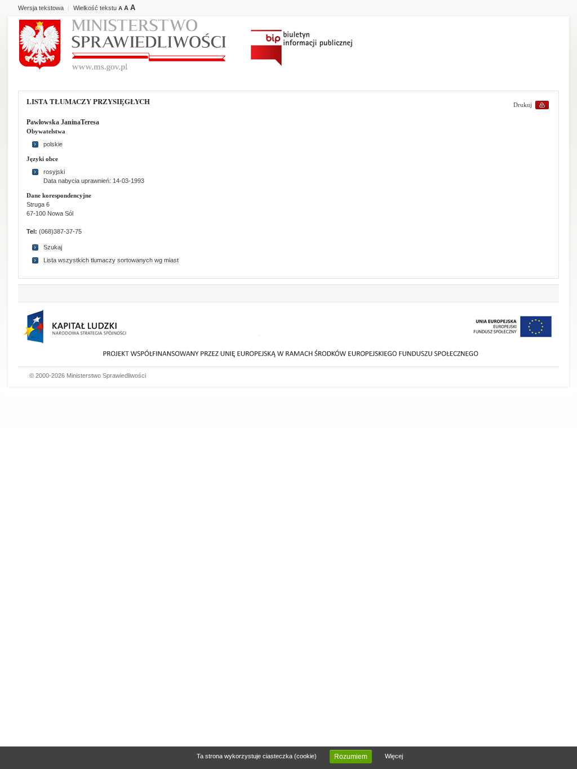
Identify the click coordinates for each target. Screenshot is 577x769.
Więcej (394, 756)
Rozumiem (350, 757)
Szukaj (52, 247)
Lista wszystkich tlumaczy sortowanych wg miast (111, 260)
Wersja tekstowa (41, 8)
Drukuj (522, 104)
